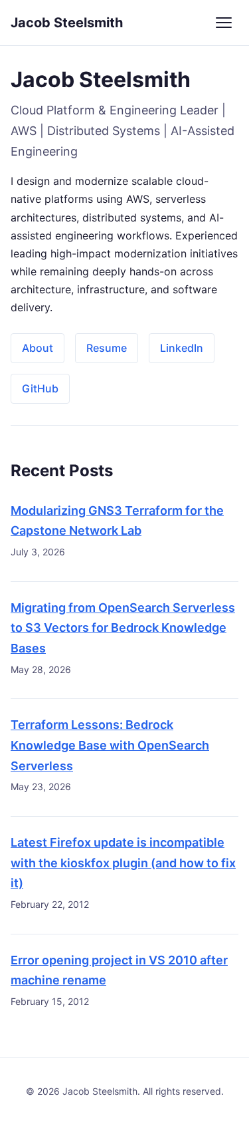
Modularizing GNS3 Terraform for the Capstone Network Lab (117, 520)
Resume (106, 347)
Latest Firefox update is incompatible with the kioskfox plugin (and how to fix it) (123, 862)
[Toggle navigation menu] (223, 22)
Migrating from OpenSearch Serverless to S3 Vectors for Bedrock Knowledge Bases (123, 628)
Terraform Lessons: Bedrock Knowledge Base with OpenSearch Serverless (110, 745)
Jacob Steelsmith (67, 23)
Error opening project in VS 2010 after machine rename (119, 970)
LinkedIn (181, 347)
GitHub (40, 388)
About (37, 347)
